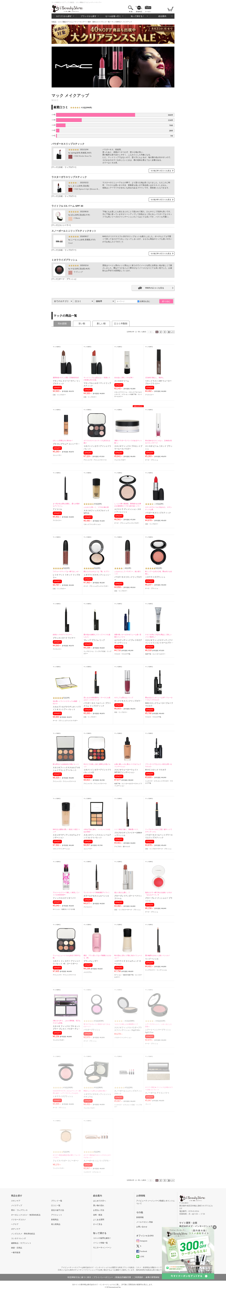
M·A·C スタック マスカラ (155, 770)
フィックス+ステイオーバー (64, 898)
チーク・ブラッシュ (67, 279)
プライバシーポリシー (103, 1277)
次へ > (171, 332)
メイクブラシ (88, 972)
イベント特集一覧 (100, 1243)
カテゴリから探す (64, 16)
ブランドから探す (88, 16)
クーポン (148, 12)
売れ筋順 (62, 323)
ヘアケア (14, 1224)
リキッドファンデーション (92, 524)
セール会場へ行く (113, 16)
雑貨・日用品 (16, 1248)
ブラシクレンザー (91, 961)
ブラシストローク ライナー (64, 638)
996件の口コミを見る (154, 288)
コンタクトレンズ (18, 1238)
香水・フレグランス (19, 1210)
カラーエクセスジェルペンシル (96, 896)
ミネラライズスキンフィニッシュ (97, 575)
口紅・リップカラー (67, 167)
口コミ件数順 (120, 323)
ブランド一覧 (56, 1201)
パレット (148, 1104)
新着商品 (139, 12)
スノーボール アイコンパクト (157, 1093)
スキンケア (15, 1201)
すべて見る (97, 1224)
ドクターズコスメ (18, 1220)
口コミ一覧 (55, 1205)
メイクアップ (16, 1205)
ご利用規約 (138, 1277)
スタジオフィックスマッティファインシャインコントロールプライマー (159, 642)
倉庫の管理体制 (152, 1277)
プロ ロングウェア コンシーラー (66, 444)
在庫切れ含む (144, 301)
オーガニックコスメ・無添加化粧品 (25, 1215)
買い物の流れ (98, 1205)
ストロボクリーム (121, 381)
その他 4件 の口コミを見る (161, 200)
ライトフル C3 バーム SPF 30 (67, 206)
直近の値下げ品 (57, 1210)
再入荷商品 (55, 1224)
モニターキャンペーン (102, 1248)
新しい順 (101, 323)
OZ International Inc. (113, 1287)
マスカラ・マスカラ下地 (122, 654)
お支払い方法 (98, 1210)
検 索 (130, 12)
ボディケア (15, 1229)
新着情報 (140, 1217)
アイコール (57, 509)
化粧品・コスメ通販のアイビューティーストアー (69, 22)
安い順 (81, 323)
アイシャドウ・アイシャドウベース (95, 460)
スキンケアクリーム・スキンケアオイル (127, 392)
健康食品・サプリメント (21, 1243)
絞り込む (166, 301)
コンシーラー (64, 225)
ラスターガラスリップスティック (69, 177)
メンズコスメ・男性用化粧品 (23, 1234)
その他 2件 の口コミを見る (161, 171)
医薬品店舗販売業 (123, 1277)
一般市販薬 (15, 1253)
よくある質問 (98, 1220)
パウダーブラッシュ (92, 1030)
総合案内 (162, 16)
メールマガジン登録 (144, 1222)
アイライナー (149, 394)
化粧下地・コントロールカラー (155, 654)
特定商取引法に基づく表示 (79, 1277)
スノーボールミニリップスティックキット (74, 231)
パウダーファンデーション (123, 1037)
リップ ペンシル (152, 959)
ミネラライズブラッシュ (64, 260)
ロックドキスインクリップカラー (128, 701)
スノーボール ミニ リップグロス (97, 1161)
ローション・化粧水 (59, 909)
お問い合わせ (141, 1227)
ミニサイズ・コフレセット (153, 781)
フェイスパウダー (120, 460)
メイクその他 (70, 909)
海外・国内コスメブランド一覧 (99, 22)
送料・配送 (97, 1215)
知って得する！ (138, 16)
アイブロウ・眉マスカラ (122, 846)
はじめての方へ (99, 1201)
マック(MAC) (116, 22)
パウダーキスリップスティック (68, 144)
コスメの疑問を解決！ (102, 1238)
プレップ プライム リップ (94, 640)
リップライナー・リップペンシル (156, 970)
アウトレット (56, 1215)
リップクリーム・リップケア (93, 651)
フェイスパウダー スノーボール (66, 1161)
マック (55, 167)
